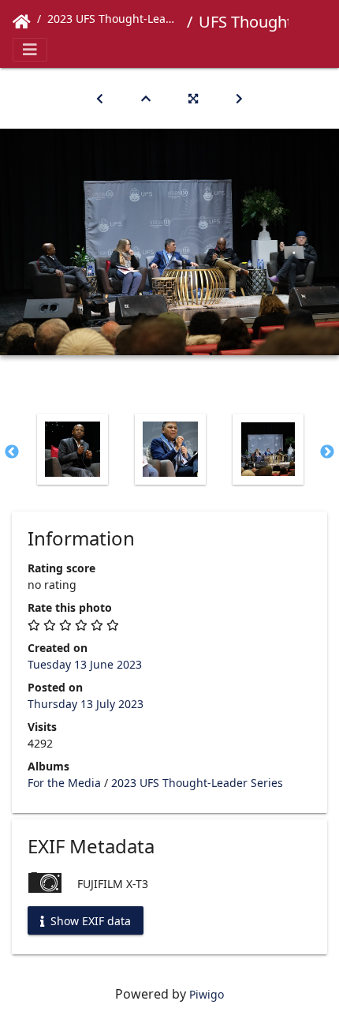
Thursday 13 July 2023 (85, 703)
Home (22, 22)
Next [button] (327, 452)
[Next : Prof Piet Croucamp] (239, 98)
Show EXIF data (89, 920)
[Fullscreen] (193, 98)
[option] (72, 449)
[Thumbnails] (146, 98)
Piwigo (206, 994)
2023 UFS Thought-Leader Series (114, 18)
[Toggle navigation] (30, 50)
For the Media (64, 782)
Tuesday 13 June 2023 (85, 664)
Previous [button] (12, 452)
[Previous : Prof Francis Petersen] (99, 98)
